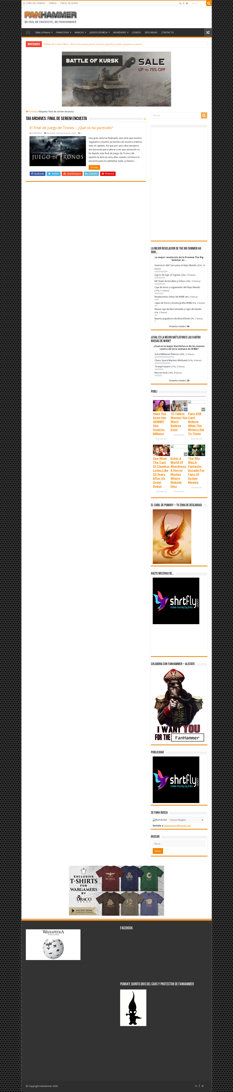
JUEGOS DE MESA (98, 32)
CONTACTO (167, 32)
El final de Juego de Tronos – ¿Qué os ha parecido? (71, 128)
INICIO (28, 32)
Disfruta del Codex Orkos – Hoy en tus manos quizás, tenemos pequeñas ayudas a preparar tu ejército (92, 44)
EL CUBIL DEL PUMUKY (34, 3)
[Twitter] (187, 3)
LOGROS (136, 32)
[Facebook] (184, 3)
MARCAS (79, 32)
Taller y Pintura (42, 32)
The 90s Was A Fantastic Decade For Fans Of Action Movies (196, 470)
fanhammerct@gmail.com (177, 825)
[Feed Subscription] (145, 118)
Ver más (94, 167)
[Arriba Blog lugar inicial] (116, 78)
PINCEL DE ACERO (69, 3)
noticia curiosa (63, 133)
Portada (32, 111)
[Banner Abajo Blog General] (116, 890)
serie (73, 133)
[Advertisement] (179, 184)
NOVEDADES (119, 32)
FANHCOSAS (62, 32)
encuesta (51, 133)
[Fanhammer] (50, 16)
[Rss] (180, 3)
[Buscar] (209, 3)
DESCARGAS (151, 32)
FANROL (53, 3)
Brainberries (161, 439)
